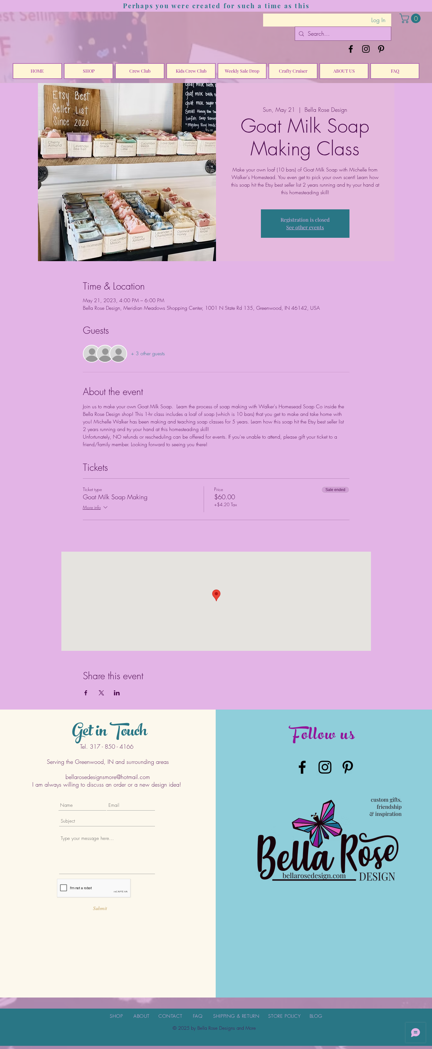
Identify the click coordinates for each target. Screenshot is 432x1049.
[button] (411, 18)
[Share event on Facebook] (86, 692)
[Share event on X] (101, 692)
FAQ (198, 1016)
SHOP (116, 1016)
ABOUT (141, 1016)
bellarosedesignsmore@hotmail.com (107, 777)
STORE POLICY (284, 1016)
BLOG (316, 1016)
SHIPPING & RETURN (236, 1016)
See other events (305, 227)
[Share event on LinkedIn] (117, 692)
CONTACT (170, 1016)
